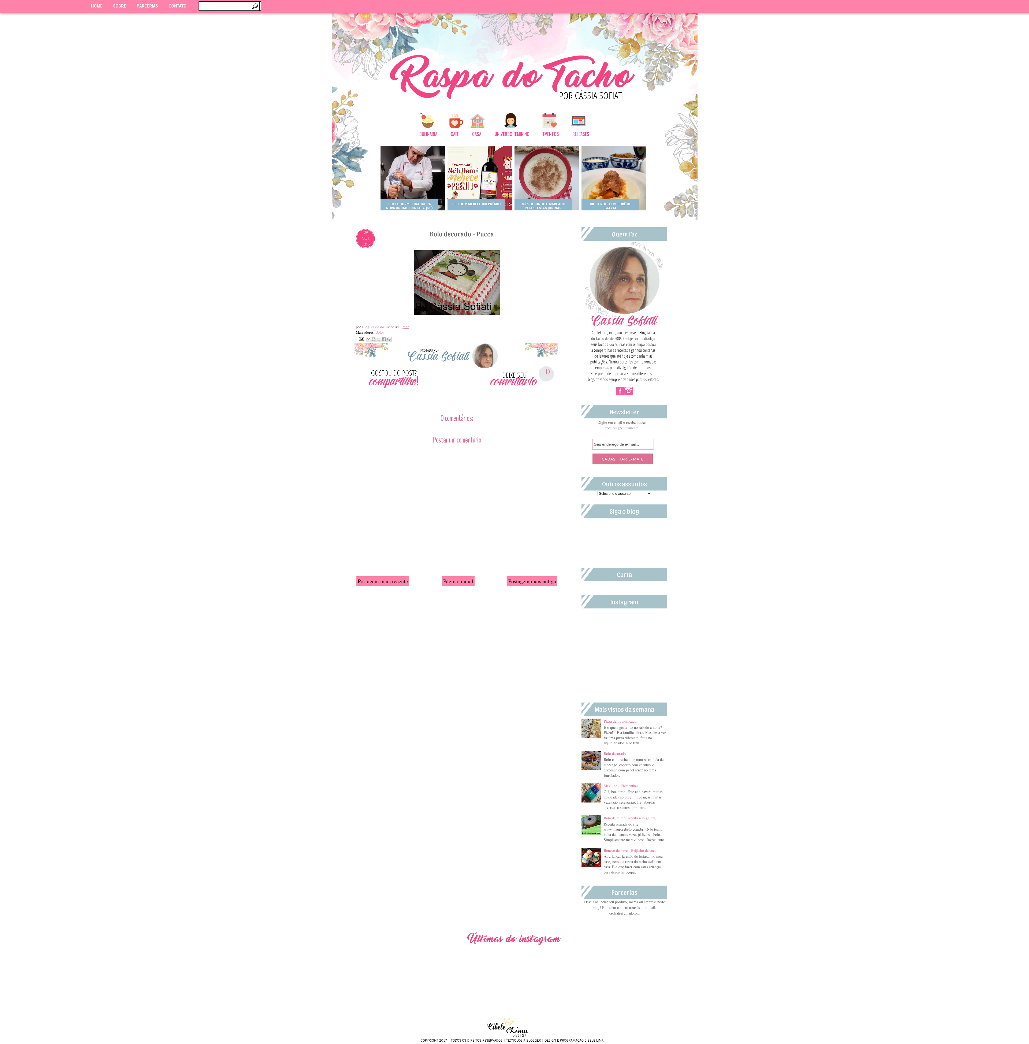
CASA (476, 134)
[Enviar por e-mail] (368, 339)
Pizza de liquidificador (621, 721)
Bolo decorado (615, 753)
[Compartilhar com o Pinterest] (389, 339)
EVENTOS (551, 134)
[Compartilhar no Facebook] (383, 339)
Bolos (379, 332)
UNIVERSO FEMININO (512, 134)
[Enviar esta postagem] (361, 338)
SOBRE (119, 5)
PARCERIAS (147, 5)
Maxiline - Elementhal (621, 785)
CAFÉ (455, 134)
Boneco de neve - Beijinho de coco (630, 850)
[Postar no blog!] (373, 339)
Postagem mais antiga (532, 581)
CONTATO (178, 5)
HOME (96, 5)
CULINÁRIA (428, 134)
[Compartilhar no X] (378, 339)
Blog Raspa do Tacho (378, 326)
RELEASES (580, 134)
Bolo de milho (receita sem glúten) (630, 817)
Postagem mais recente (383, 581)
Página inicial (458, 581)
